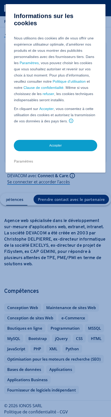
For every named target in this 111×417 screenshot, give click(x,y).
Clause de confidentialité (43, 88)
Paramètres (29, 63)
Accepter (46, 109)
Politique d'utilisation (69, 81)
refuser (48, 94)
